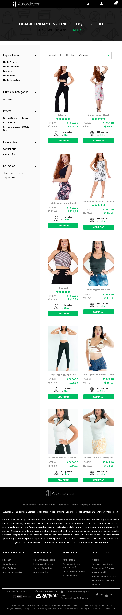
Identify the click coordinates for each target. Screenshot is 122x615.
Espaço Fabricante (71, 575)
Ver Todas (8, 99)
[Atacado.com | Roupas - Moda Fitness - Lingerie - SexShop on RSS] (112, 595)
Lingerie (69, 511)
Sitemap (96, 584)
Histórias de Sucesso (43, 564)
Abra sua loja (69, 559)
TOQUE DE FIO (9, 149)
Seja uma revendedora (103, 564)
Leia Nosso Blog (40, 572)
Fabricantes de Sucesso (74, 571)
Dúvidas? (6, 559)
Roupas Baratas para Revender (90, 511)
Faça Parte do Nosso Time (104, 576)
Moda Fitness (42, 511)
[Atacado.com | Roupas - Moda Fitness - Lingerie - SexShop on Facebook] (98, 595)
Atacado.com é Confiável (104, 568)
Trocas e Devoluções (12, 572)
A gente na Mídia (100, 572)
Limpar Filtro (9, 153)
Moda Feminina (57, 511)
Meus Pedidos (9, 568)
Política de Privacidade (103, 580)
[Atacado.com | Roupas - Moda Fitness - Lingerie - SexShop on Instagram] (103, 595)
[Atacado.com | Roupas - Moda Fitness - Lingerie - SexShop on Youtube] (107, 595)
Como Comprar (9, 564)
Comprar (63, 140)
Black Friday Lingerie (13, 172)
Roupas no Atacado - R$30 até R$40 (16, 128)
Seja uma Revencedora (44, 559)
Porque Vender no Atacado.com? (71, 566)
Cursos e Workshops (43, 568)
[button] (63, 118)
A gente (95, 559)
